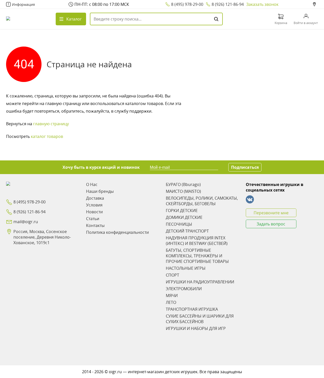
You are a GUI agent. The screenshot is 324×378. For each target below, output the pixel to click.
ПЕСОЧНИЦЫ (179, 224)
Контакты (95, 225)
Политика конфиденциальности (117, 232)
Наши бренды (100, 191)
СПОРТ (172, 275)
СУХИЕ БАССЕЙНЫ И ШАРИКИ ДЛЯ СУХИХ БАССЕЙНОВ (200, 318)
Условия (94, 205)
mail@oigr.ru (25, 221)
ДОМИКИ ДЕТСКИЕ (184, 217)
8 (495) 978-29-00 (187, 4)
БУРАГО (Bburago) (183, 184)
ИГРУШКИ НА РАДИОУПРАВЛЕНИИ (200, 282)
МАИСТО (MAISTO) (183, 191)
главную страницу (51, 124)
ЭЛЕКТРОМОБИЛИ (184, 288)
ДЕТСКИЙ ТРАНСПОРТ (187, 231)
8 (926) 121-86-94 (228, 4)
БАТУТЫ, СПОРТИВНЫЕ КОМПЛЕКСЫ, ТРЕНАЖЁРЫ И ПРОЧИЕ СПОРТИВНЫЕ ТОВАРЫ (197, 255)
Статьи (92, 218)
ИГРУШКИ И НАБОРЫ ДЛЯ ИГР (196, 328)
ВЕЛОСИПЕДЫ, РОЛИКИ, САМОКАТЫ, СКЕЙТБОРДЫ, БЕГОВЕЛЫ (202, 200)
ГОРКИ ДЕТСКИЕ (182, 210)
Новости (94, 212)
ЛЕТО (171, 302)
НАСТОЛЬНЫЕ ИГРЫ (186, 268)
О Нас (91, 184)
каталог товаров (47, 136)
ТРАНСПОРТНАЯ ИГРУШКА (192, 309)
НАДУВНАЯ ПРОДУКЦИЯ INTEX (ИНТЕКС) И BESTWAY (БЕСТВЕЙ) (197, 240)
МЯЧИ (172, 295)
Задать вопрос (271, 224)
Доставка (95, 198)
